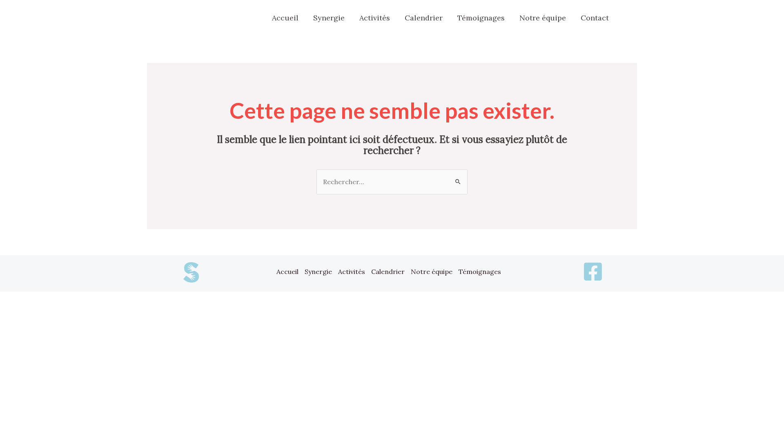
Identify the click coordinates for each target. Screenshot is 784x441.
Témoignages (480, 271)
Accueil (287, 271)
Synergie (318, 271)
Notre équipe (431, 271)
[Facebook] (630, 18)
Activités (351, 271)
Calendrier (388, 271)
